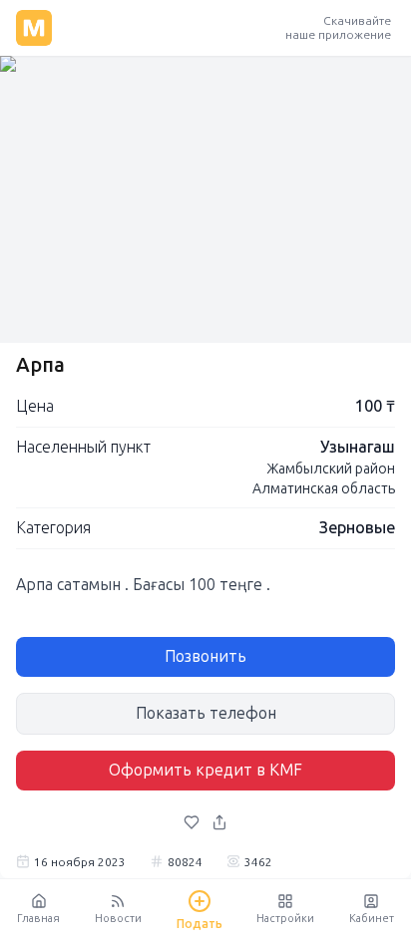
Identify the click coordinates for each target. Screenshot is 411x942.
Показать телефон (206, 713)
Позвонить (205, 656)
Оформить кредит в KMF (205, 770)
